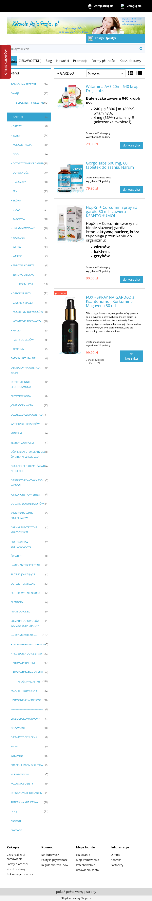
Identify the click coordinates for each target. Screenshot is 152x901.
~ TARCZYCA (18, 219)
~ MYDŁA (16, 330)
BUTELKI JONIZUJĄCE (23, 574)
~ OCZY (15, 154)
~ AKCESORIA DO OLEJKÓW (26, 653)
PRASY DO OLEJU (20, 611)
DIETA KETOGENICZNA (24, 737)
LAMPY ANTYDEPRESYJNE (25, 565)
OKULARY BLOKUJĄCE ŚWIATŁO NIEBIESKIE (29, 468)
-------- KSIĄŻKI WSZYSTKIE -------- (29, 681)
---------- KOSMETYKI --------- (26, 284)
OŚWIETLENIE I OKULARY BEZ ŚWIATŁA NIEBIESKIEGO (28, 454)
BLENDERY (17, 602)
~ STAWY (16, 210)
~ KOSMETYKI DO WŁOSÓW (27, 312)
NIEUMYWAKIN (20, 774)
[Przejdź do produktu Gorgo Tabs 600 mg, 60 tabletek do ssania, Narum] (70, 177)
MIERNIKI (16, 433)
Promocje (16, 830)
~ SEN (14, 191)
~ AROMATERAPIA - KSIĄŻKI (27, 672)
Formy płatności (17, 864)
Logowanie (83, 855)
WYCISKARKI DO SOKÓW (25, 424)
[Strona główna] (76, 23)
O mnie (115, 855)
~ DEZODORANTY (21, 293)
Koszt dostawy (16, 869)
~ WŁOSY (16, 247)
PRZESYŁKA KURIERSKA (24, 802)
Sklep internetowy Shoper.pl (76, 898)
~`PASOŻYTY (18, 182)
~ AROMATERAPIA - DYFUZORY (28, 644)
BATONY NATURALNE (23, 358)
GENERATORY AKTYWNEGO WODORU (27, 482)
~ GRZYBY (16, 126)
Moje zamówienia (87, 860)
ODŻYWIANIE (18, 728)
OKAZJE (15, 93)
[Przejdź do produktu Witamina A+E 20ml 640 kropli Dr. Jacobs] (70, 97)
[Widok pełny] (139, 73)
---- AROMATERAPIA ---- (24, 635)
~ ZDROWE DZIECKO (22, 274)
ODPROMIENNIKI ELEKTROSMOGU (21, 384)
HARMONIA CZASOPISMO (26, 700)
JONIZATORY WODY (22, 405)
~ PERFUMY (17, 349)
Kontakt (116, 860)
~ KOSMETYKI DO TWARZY (26, 321)
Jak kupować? (50, 855)
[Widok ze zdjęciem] (130, 73)
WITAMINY (17, 756)
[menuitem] (30, 60)
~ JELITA (15, 135)
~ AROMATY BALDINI (23, 663)
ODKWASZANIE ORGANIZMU (27, 793)
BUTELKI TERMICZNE (23, 583)
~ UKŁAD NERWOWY (22, 228)
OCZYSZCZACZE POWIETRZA (27, 414)
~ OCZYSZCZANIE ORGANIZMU (28, 163)
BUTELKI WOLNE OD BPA (25, 593)
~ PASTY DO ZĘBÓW (22, 340)
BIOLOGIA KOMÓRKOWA (25, 718)
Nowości (16, 820)
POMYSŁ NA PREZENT (23, 84)
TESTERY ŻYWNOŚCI (22, 442)
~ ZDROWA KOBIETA (22, 265)
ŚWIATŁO (16, 556)
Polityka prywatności (54, 860)
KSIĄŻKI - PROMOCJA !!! (24, 691)
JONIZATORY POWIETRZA (25, 494)
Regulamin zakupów (54, 865)
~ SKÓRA (16, 200)
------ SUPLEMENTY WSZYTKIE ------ (29, 105)
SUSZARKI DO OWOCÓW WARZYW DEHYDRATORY (25, 623)
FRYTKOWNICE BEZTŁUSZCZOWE (21, 544)
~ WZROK (16, 256)
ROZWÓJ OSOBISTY (22, 783)
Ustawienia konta (87, 870)
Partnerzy (117, 865)
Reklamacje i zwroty (20, 874)
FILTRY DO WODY (21, 396)
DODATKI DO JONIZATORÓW (27, 503)
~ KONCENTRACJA (21, 144)
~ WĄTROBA (18, 237)
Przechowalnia (85, 865)
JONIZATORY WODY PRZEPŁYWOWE (22, 515)
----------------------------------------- (27, 709)
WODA (14, 746)
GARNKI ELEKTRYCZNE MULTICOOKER (24, 530)
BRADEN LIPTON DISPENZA (27, 765)
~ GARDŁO (17, 117)
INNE (14, 811)
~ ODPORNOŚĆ (19, 172)
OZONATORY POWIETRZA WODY (25, 370)
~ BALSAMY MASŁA (22, 302)
